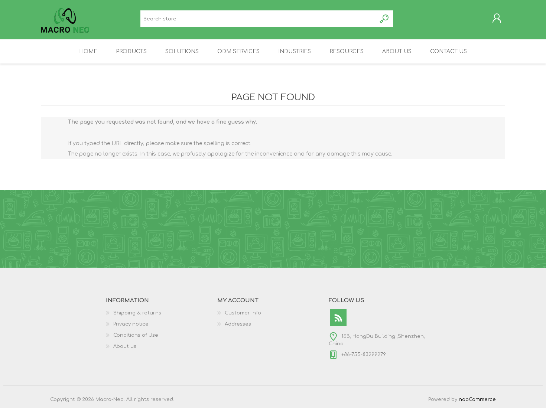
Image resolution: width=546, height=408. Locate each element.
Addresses (238, 324)
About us (124, 346)
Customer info (243, 313)
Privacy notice (131, 324)
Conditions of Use (135, 335)
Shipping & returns (137, 313)
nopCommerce (477, 399)
